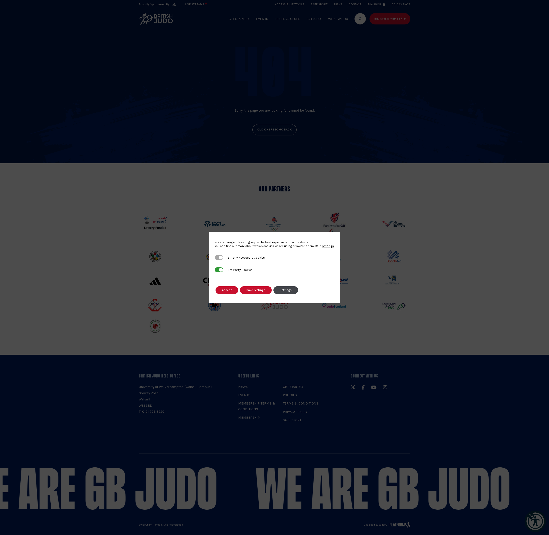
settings (328, 246)
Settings (286, 290)
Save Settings (255, 290)
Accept (227, 290)
